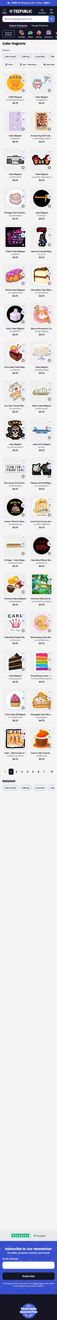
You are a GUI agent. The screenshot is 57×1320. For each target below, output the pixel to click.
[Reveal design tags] (23, 90)
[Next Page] (51, 772)
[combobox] (25, 19)
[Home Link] (20, 11)
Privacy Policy (38, 1283)
